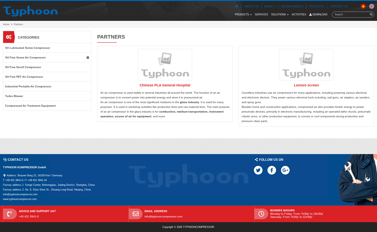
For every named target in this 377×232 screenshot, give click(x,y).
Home (6, 24)
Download (319, 14)
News (268, 6)
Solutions (279, 14)
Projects (316, 6)
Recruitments (292, 6)
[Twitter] (258, 170)
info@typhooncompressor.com (163, 216)
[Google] (285, 170)
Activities (299, 14)
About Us (251, 6)
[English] (363, 6)
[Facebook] (272, 170)
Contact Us (339, 6)
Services (261, 14)
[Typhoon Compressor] (30, 11)
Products (242, 14)
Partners (18, 24)
